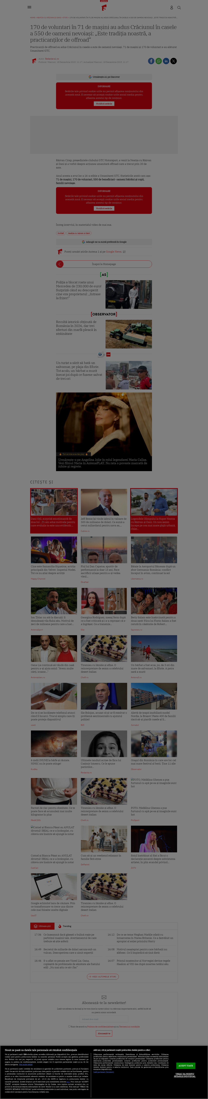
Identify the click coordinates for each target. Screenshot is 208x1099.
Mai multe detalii (25, 1064)
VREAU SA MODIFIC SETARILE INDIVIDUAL (185, 1075)
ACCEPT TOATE (186, 1066)
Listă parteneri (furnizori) (103, 1072)
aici (68, 1081)
